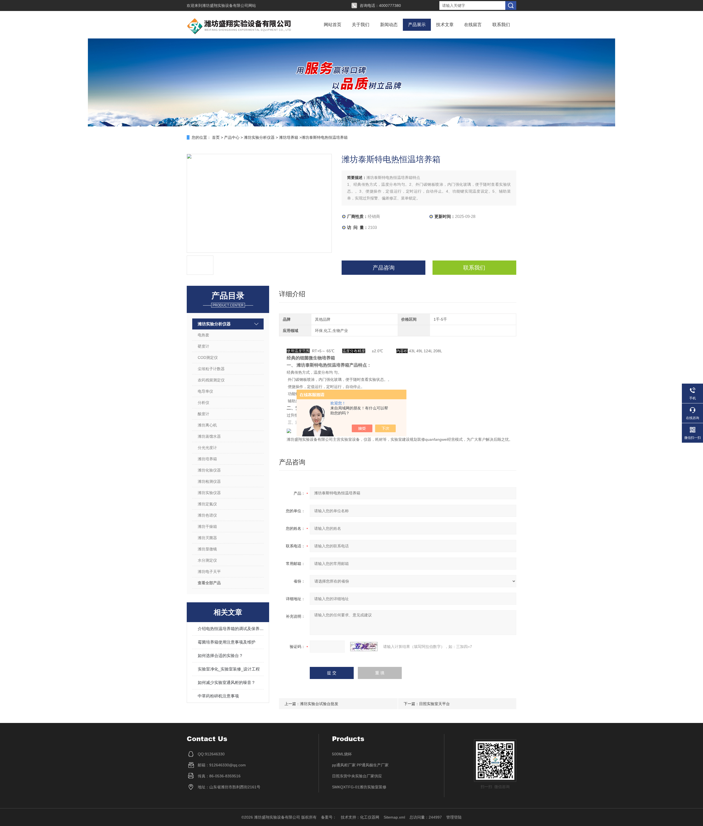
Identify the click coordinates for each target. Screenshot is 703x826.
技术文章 (445, 24)
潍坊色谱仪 (207, 515)
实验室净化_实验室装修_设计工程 (229, 669)
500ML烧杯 (342, 754)
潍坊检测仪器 (209, 481)
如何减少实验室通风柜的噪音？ (226, 682)
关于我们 (360, 24)
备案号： (328, 817)
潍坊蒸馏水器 (209, 436)
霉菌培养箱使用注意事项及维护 (226, 642)
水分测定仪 (207, 560)
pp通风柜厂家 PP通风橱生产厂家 (360, 765)
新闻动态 (389, 24)
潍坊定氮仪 (207, 504)
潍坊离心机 (207, 425)
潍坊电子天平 (209, 571)
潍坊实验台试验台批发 (319, 704)
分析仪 (203, 402)
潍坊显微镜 (207, 549)
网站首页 (332, 24)
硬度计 (203, 346)
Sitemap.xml (394, 817)
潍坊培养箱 (288, 137)
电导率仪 (205, 391)
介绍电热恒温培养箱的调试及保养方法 (231, 628)
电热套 (203, 335)
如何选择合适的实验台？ (220, 655)
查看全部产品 (209, 583)
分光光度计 (207, 447)
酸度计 (203, 414)
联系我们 (501, 24)
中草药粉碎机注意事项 (218, 696)
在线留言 (473, 24)
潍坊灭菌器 (207, 538)
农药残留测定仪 (211, 380)
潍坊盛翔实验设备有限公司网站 (229, 5)
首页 (216, 137)
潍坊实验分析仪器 (259, 137)
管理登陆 (454, 817)
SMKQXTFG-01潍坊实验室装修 (359, 787)
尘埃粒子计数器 (211, 369)
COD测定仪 (208, 357)
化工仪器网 (369, 817)
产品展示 (417, 24)
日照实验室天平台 (434, 704)
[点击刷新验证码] (364, 646)
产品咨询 (384, 268)
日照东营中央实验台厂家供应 (357, 776)
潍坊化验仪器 (209, 470)
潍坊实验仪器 (209, 492)
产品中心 (231, 137)
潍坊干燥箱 (207, 526)
